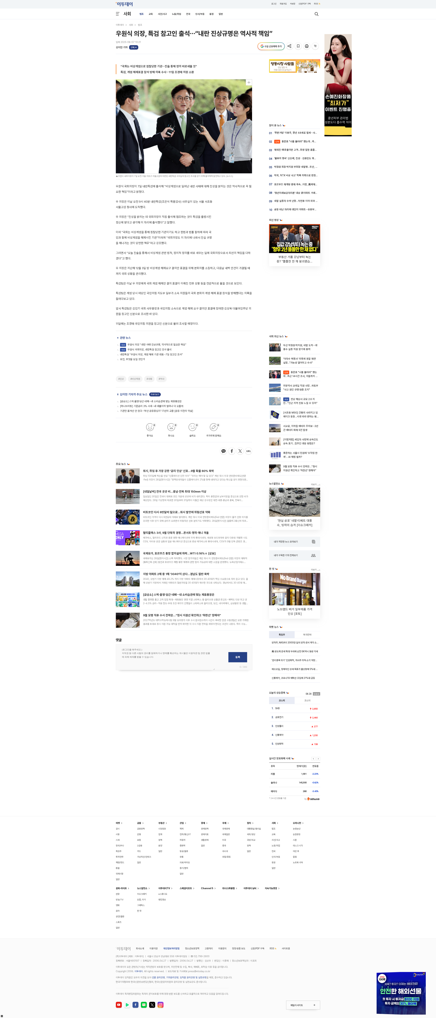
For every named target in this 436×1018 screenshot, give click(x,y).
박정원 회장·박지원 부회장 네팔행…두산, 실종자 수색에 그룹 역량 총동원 (310, 166)
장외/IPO (120, 845)
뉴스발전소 (142, 888)
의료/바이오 (185, 862)
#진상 (121, 379)
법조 (141, 14)
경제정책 (204, 828)
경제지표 (204, 834)
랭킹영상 (162, 899)
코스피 (282, 700)
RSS (316, 4)
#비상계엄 (135, 379)
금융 (139, 823)
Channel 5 (207, 888)
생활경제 (204, 840)
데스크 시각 (298, 845)
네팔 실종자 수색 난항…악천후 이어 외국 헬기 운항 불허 (302, 200)
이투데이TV (164, 888)
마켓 (118, 823)
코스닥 (307, 700)
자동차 (182, 840)
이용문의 (222, 948)
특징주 (282, 634)
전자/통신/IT (185, 834)
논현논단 (296, 828)
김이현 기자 (122, 47)
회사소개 (140, 948)
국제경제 (226, 828)
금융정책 (141, 828)
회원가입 (283, 4)
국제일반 (226, 834)
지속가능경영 (271, 888)
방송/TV (119, 899)
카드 (139, 851)
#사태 (149, 379)
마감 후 (296, 851)
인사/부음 (199, 14)
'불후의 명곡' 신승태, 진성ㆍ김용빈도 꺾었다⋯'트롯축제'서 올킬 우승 (308, 158)
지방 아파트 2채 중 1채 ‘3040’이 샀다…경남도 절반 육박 (176, 574)
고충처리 (209, 948)
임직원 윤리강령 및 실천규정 (193, 977)
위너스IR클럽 (228, 888)
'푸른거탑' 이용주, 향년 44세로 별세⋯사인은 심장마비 (301, 132)
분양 (160, 845)
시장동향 (162, 828)
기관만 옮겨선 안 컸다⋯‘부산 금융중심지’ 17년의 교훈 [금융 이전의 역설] (156, 410)
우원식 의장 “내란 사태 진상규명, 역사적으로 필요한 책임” (153, 344)
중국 (224, 845)
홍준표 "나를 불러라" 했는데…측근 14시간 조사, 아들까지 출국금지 (312, 141)
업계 (160, 834)
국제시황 (119, 873)
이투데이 (120, 25)
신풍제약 (279, 735)
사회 (127, 13)
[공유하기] (290, 46)
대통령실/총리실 (254, 828)
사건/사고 (162, 14)
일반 (221, 14)
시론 (295, 840)
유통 (181, 857)
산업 (182, 823)
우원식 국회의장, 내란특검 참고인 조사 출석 (146, 349)
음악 (118, 911)
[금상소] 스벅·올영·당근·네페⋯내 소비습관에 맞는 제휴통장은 (151, 401)
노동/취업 (176, 14)
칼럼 (295, 857)
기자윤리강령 (172, 977)
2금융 (139, 845)
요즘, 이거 (141, 899)
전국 (188, 14)
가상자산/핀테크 (144, 857)
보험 (139, 840)
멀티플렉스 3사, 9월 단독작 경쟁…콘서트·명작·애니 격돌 (176, 532)
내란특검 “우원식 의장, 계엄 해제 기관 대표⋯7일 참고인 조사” (151, 354)
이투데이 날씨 (250, 888)
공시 (118, 828)
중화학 (182, 845)
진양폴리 (279, 726)
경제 (203, 823)
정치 (249, 823)
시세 (118, 840)
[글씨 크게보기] (315, 46)
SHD (277, 708)
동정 (211, 14)
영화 (118, 905)
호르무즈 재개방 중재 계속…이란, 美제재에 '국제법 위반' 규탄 (305, 184)
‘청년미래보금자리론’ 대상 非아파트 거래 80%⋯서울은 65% (305, 192)
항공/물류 (184, 851)
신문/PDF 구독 (305, 4)
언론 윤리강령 (158, 977)
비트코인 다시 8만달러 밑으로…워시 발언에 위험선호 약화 (176, 512)
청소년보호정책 (192, 948)
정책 (160, 840)
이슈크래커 (141, 894)
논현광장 (296, 834)
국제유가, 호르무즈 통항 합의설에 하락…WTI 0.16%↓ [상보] (179, 553)
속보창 (292, 4)
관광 (118, 894)
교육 (151, 14)
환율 (118, 868)
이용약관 (154, 948)
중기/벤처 (184, 868)
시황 (118, 834)
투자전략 (307, 634)
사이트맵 (286, 948)
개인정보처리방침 (171, 948)
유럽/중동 (226, 857)
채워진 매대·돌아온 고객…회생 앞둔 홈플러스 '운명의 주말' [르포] (307, 149)
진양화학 (279, 743)
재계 (181, 828)
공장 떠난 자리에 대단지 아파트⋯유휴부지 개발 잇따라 (301, 209)
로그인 (273, 4)
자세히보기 (155, 394)
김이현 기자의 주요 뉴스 (133, 394)
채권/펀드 (120, 862)
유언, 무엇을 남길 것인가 (132, 359)
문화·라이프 (121, 888)
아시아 (225, 851)
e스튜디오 (162, 894)
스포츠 (118, 922)
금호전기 (279, 717)
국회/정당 (251, 834)
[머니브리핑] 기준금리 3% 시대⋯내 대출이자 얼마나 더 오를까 (151, 406)
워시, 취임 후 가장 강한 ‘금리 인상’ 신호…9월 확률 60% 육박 (178, 471)
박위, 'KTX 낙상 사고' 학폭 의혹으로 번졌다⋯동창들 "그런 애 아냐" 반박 (310, 175)
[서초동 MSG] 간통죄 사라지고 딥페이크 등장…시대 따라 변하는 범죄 (300, 416)
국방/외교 (251, 840)
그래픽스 (141, 905)
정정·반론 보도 (238, 948)
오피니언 (297, 823)
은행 (139, 834)
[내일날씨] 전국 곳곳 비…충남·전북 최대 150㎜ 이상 (174, 491)
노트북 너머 (298, 862)
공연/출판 (120, 916)
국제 (224, 823)
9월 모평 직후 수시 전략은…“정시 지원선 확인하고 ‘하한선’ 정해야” (182, 615)
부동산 (161, 823)
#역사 (161, 379)
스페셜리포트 (186, 888)
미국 (224, 840)
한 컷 (139, 911)
